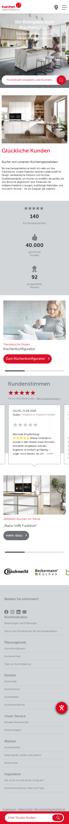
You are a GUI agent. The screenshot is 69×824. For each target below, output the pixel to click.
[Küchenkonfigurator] (34, 320)
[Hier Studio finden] (57, 817)
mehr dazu (14, 535)
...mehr (48, 453)
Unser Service (15, 716)
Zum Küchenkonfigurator (25, 359)
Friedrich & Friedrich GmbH (38, 415)
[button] (62, 333)
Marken (10, 741)
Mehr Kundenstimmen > (48, 399)
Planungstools (15, 642)
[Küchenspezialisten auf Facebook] (6, 612)
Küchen (10, 675)
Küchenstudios (15, 617)
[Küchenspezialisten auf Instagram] (12, 612)
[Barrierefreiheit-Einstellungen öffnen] (61, 707)
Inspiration (12, 774)
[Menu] (64, 7)
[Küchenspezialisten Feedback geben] (24, 612)
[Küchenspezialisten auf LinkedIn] (18, 612)
